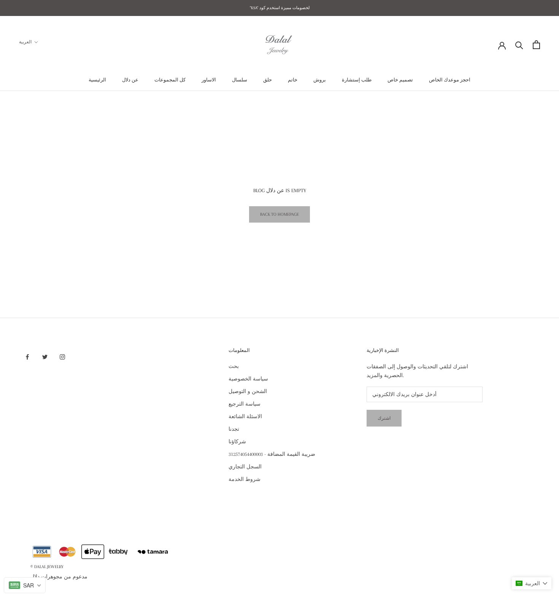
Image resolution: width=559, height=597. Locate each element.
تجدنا (234, 429)
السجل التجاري (245, 467)
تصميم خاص (400, 80)
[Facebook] (27, 357)
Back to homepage (279, 214)
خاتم (292, 80)
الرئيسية (97, 80)
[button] (531, 583)
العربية (25, 42)
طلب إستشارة (357, 80)
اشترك (384, 418)
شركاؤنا (237, 441)
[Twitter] (45, 357)
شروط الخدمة (244, 479)
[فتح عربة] (536, 44)
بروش (319, 80)
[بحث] (519, 45)
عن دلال (130, 80)
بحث (234, 366)
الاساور (209, 80)
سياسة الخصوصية (248, 379)
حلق (267, 80)
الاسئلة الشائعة (245, 416)
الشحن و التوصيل (248, 391)
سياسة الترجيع (244, 404)
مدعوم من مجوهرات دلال (58, 576)
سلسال (239, 80)
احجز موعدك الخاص (449, 80)
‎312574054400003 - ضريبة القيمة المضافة (272, 454)
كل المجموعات (170, 80)
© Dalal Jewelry (47, 566)
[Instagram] (62, 357)
